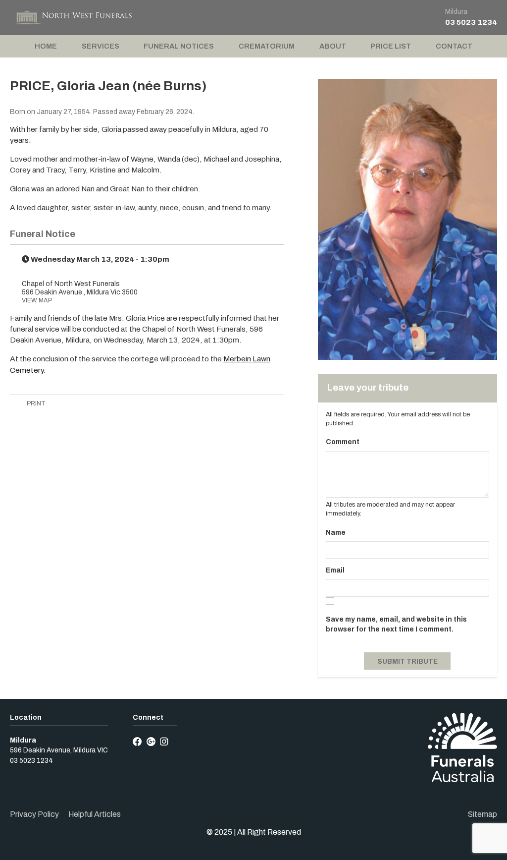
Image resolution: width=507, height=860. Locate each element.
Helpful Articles (94, 814)
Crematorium (267, 46)
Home (46, 46)
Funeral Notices (179, 46)
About (332, 46)
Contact (454, 46)
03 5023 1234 (471, 22)
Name (336, 532)
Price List (390, 46)
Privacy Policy (34, 814)
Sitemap (482, 814)
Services (100, 46)
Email (335, 570)
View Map (37, 300)
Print (35, 403)
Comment (342, 442)
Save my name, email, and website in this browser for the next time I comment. (396, 624)
